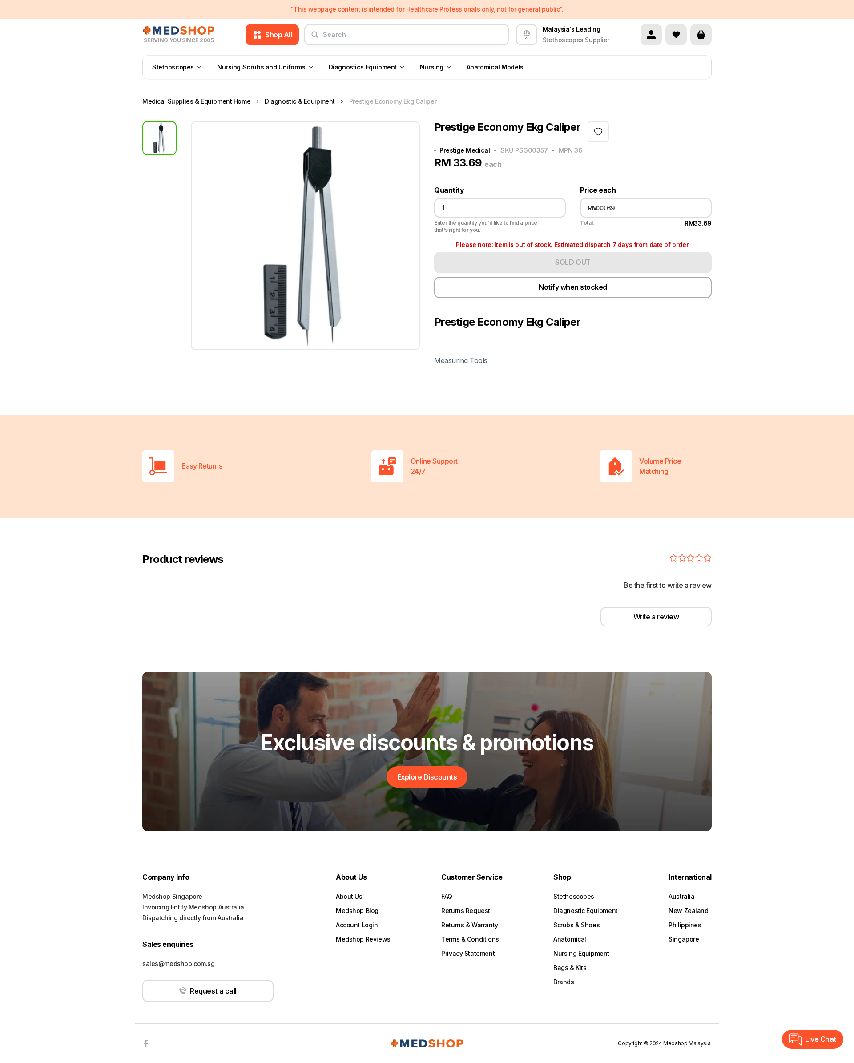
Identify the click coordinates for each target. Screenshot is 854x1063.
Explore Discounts (427, 776)
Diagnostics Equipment (363, 67)
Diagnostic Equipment (585, 910)
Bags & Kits (569, 967)
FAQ (446, 896)
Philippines (685, 925)
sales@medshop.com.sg (178, 963)
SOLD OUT (572, 262)
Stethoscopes (173, 67)
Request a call (213, 990)
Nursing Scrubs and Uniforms (261, 67)
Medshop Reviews (363, 939)
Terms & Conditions (470, 939)
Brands (563, 982)
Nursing (431, 67)
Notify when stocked (573, 287)
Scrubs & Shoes (576, 925)
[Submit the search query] (314, 38)
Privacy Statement (468, 953)
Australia (681, 896)
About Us (349, 896)
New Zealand (688, 910)
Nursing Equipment (581, 953)
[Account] (651, 34)
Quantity (449, 190)
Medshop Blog (357, 910)
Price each (598, 190)
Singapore (684, 939)
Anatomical (569, 939)
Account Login (357, 925)
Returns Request (465, 910)
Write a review (656, 616)
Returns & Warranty (469, 925)
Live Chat (820, 1039)
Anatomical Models (495, 67)
